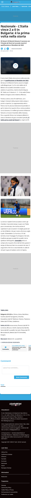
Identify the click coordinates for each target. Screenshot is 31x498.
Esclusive (3, 461)
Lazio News (15, 6)
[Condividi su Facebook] (5, 48)
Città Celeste (5, 6)
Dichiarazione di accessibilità (9, 492)
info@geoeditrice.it (14, 429)
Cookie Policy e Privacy (7, 490)
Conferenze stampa (6, 454)
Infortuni (3, 456)
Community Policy (6, 487)
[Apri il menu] (2, 2)
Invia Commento (21, 377)
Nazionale (4, 463)
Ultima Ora (4, 452)
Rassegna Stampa (6, 468)
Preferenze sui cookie (7, 494)
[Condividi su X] (8, 48)
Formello (3, 459)
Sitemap (3, 485)
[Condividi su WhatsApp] (2, 48)
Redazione (4, 476)
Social (3, 465)
